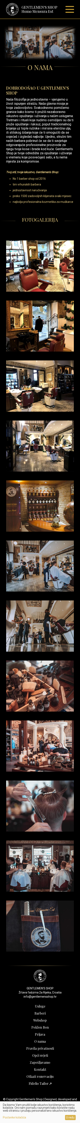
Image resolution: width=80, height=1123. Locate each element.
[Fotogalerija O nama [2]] (40, 350)
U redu (70, 1117)
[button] (69, 9)
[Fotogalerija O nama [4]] (40, 470)
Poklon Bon (40, 1027)
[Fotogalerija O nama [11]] (40, 890)
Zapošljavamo (40, 1062)
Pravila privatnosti (40, 1048)
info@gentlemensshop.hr (40, 996)
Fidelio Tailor (39, 1083)
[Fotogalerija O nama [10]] (40, 830)
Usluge (40, 1006)
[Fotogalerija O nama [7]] (40, 650)
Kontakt (40, 1069)
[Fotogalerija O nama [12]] (40, 950)
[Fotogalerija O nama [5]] (40, 530)
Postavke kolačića (14, 1117)
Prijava (40, 1034)
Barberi (40, 1013)
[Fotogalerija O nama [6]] (40, 590)
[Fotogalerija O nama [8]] (40, 710)
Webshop (40, 1020)
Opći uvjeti (40, 1055)
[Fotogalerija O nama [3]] (40, 410)
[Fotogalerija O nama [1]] (40, 290)
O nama (40, 1041)
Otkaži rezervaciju (40, 1076)
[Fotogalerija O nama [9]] (40, 770)
